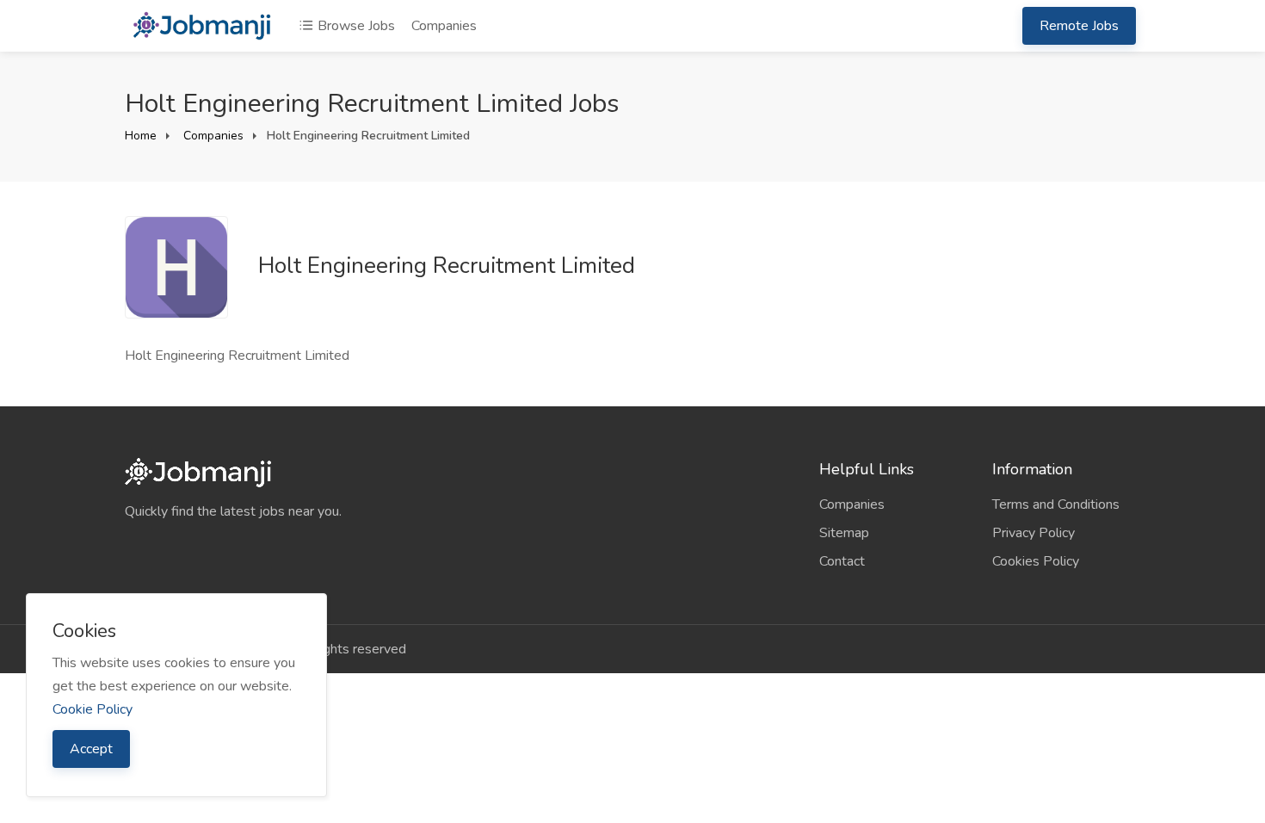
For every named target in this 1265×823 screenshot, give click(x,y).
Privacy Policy (1033, 532)
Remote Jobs (1079, 25)
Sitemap (844, 532)
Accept (91, 748)
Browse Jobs (354, 25)
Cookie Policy (92, 709)
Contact (842, 561)
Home (141, 135)
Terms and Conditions (1056, 504)
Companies (444, 25)
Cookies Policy (1035, 561)
